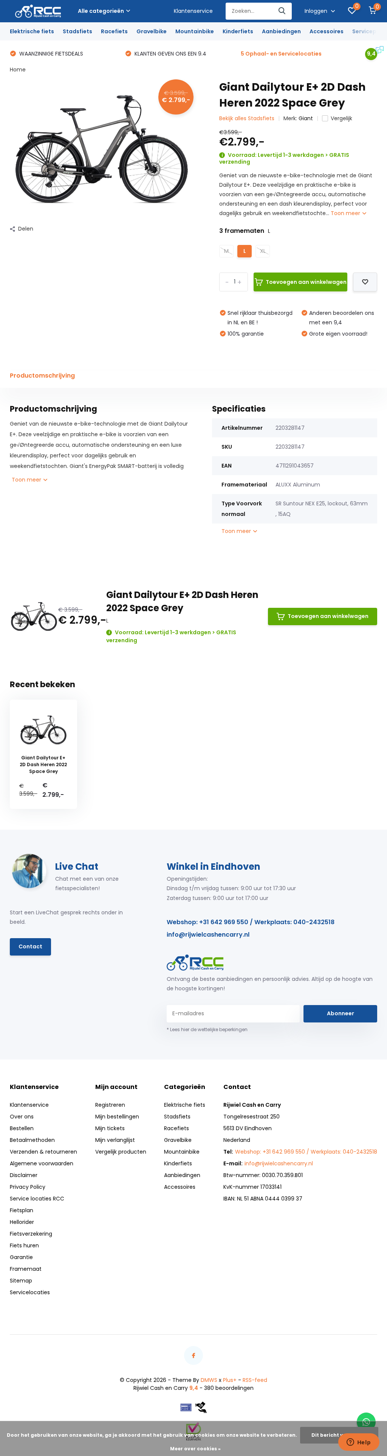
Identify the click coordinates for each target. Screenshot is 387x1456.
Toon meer (346, 213)
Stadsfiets (77, 31)
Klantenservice (193, 11)
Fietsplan (21, 1210)
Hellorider (22, 1222)
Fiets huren (24, 1245)
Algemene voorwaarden (41, 1163)
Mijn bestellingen (117, 1116)
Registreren (110, 1105)
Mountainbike (194, 31)
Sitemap (21, 1280)
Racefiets (114, 31)
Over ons (22, 1116)
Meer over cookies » (195, 1448)
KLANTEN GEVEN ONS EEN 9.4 (169, 53)
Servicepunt (369, 31)
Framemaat (26, 1269)
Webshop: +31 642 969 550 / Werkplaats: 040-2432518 (250, 922)
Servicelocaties (30, 1292)
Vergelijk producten (120, 1152)
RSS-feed (255, 1380)
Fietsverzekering (31, 1234)
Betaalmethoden (32, 1140)
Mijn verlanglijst (115, 1140)
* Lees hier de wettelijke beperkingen (207, 1029)
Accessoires (327, 31)
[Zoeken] (282, 11)
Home (18, 69)
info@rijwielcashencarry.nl (208, 934)
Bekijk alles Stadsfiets (246, 118)
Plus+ (230, 1380)
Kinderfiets (238, 31)
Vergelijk (341, 118)
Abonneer (340, 1013)
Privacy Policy (27, 1187)
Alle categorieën (101, 11)
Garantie (21, 1257)
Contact (30, 946)
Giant (306, 118)
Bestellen (22, 1128)
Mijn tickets (110, 1128)
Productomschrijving (42, 375)
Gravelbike (151, 31)
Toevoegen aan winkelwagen (306, 282)
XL (263, 251)
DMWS (209, 1380)
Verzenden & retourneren (43, 1152)
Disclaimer (23, 1175)
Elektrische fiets (32, 31)
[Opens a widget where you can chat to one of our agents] (358, 1442)
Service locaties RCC (37, 1198)
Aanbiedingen (281, 31)
